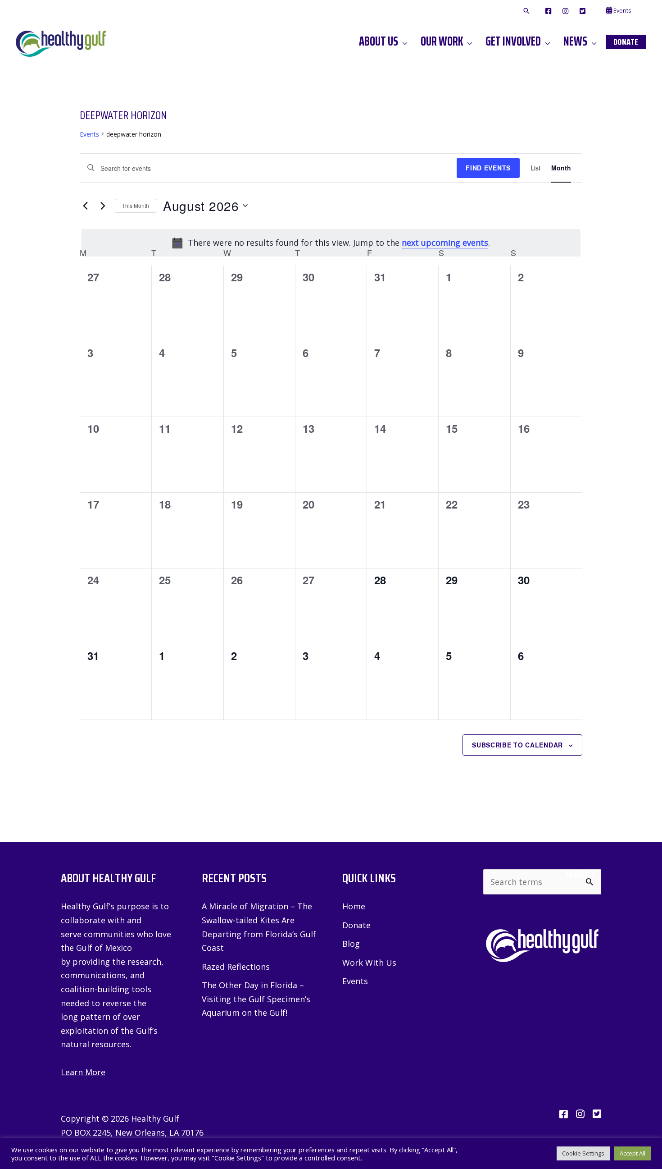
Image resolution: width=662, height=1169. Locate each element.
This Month (135, 205)
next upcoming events (445, 242)
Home (353, 906)
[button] (526, 11)
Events (89, 134)
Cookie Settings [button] (583, 1153)
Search (579, 874)
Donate (356, 925)
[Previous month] (85, 205)
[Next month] (102, 205)
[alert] (331, 243)
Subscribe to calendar (517, 744)
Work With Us (369, 962)
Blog (351, 943)
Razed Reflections (236, 966)
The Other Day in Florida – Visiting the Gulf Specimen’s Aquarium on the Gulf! (256, 999)
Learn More (83, 1072)
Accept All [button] (632, 1153)
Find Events (488, 167)
